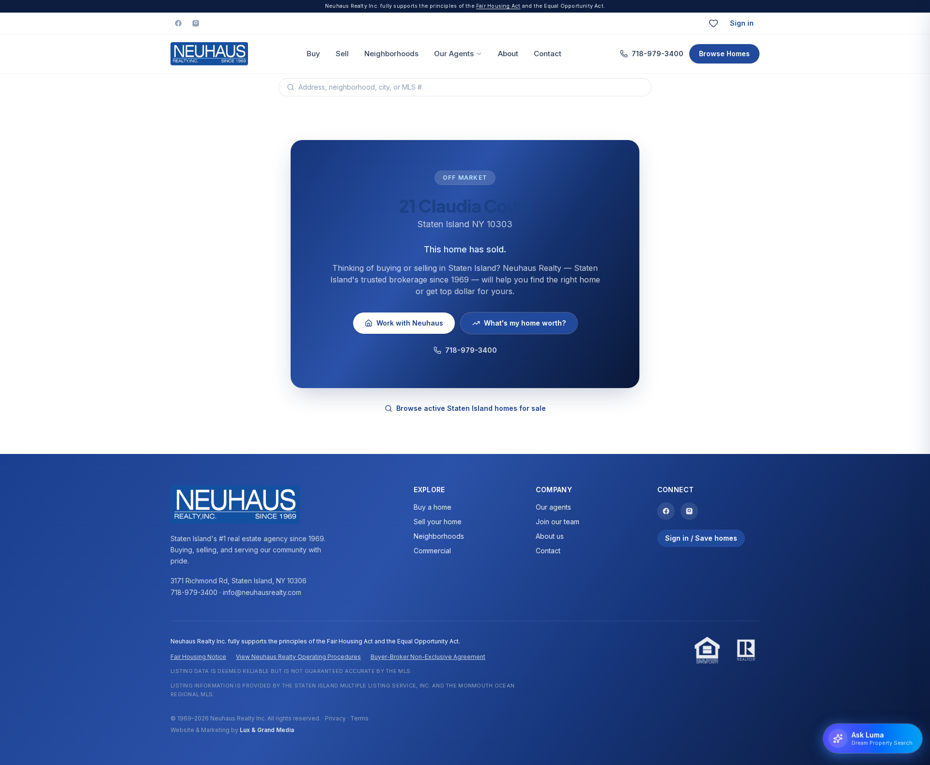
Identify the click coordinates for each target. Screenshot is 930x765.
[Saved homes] (713, 23)
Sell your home (438, 521)
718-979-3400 (657, 53)
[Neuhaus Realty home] (209, 53)
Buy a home (432, 507)
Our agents (553, 507)
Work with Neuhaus (409, 323)
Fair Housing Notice (198, 656)
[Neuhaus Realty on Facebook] (178, 23)
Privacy (335, 718)
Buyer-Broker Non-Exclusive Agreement (428, 656)
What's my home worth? (525, 323)
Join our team (557, 521)
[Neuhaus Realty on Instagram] (195, 23)
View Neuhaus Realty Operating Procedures (298, 656)
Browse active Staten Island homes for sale (471, 408)
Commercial (432, 550)
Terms (359, 718)
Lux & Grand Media (267, 730)
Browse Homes (724, 53)
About (508, 53)
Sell (342, 53)
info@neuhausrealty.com (262, 592)
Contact (547, 53)
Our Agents (454, 53)
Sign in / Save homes (701, 538)
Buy (313, 53)
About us (550, 536)
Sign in (742, 23)
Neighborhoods (391, 53)
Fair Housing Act (498, 6)
